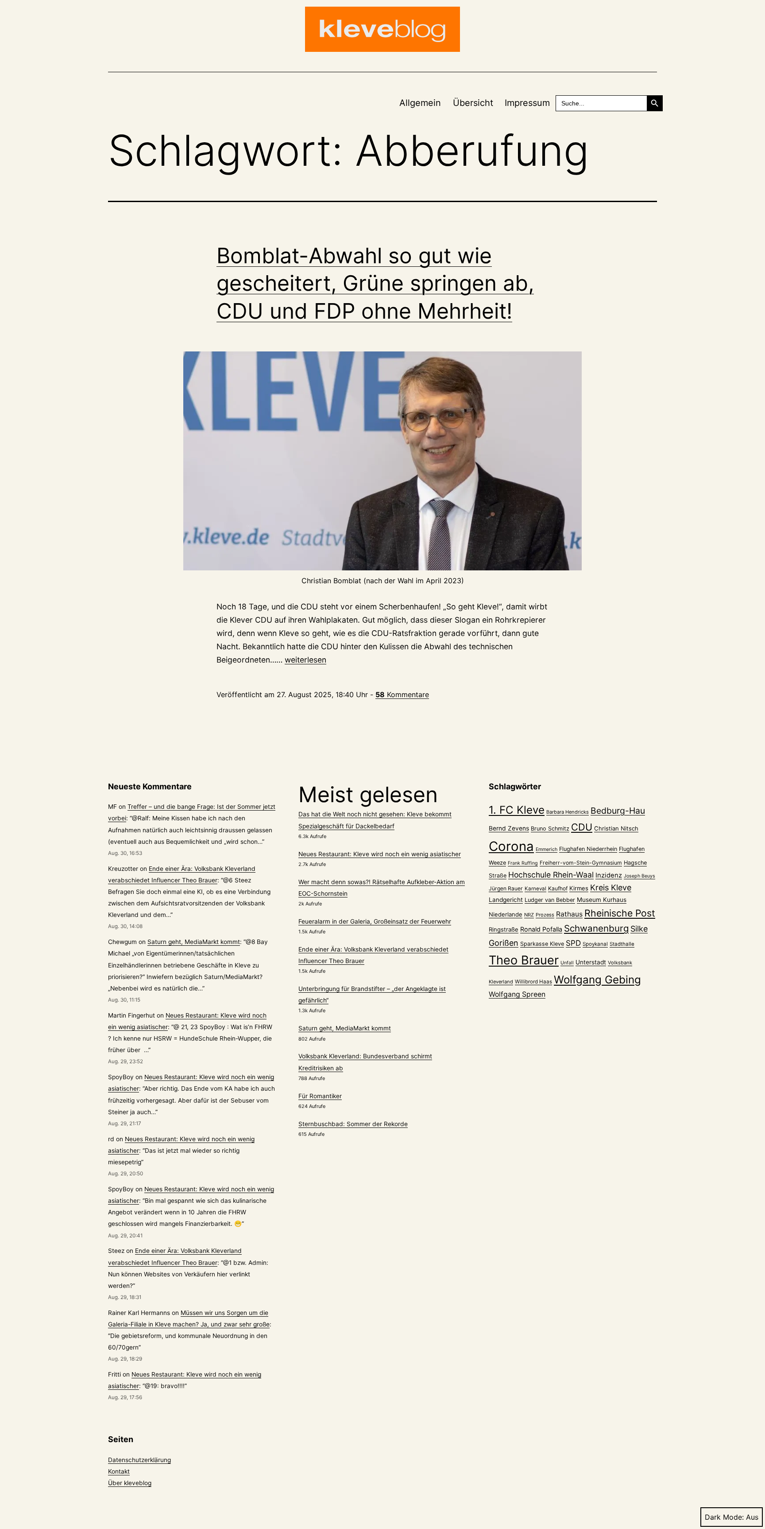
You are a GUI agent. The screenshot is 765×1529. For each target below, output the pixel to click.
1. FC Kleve (517, 810)
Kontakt (119, 1471)
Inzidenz (608, 875)
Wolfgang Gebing (597, 979)
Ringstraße (503, 929)
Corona (511, 846)
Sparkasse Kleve (542, 943)
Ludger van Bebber (550, 900)
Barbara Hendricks (567, 812)
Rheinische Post (619, 913)
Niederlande (505, 914)
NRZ (529, 915)
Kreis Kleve (610, 887)
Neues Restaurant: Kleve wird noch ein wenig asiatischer (379, 854)
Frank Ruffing (523, 863)
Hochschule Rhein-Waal (551, 874)
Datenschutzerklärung (139, 1459)
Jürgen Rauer (506, 888)
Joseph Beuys (639, 876)
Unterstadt (591, 962)
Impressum (527, 103)
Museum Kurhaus (601, 899)
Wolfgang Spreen (517, 994)
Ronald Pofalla (541, 929)
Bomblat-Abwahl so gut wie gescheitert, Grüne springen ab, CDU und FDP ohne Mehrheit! (375, 283)
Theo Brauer (524, 960)
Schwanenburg (596, 928)
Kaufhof (558, 888)
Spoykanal (595, 944)
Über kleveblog (129, 1482)
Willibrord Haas (533, 982)
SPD (573, 943)
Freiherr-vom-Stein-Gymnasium (581, 862)
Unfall (567, 963)
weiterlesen (305, 659)
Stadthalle (622, 944)
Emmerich (546, 849)
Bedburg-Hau (618, 810)
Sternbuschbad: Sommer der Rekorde (353, 1123)
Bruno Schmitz (550, 828)
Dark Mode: (724, 1517)
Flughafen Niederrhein (588, 849)
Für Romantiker (320, 1096)
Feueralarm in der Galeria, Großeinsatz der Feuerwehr (374, 921)
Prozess (545, 915)
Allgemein (420, 103)
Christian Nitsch (616, 828)
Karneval (535, 888)
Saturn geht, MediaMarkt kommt (193, 941)
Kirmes (578, 888)
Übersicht (473, 103)
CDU (581, 827)
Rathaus (569, 914)
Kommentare (402, 694)
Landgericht (506, 899)
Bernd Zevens (509, 828)
